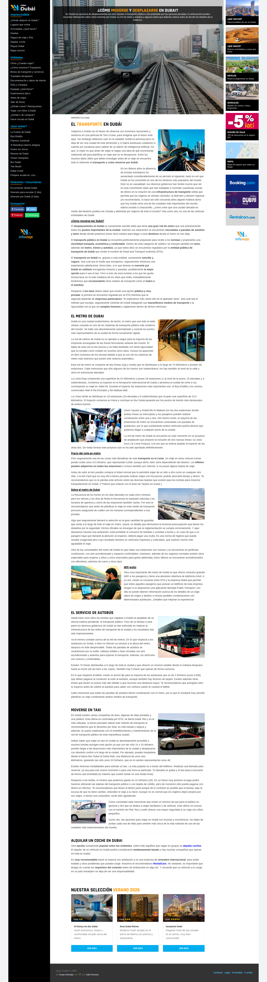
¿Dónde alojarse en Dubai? (24, 20)
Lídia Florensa (92, 974)
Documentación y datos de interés (28, 80)
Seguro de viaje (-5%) (21, 37)
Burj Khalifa (16, 136)
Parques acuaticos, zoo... (23, 175)
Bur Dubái (15, 162)
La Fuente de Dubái (20, 132)
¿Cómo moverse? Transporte (25, 67)
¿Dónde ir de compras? (22, 115)
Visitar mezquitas (19, 158)
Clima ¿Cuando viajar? (22, 63)
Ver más (92, 948)
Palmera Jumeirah (19, 140)
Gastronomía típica (20, 93)
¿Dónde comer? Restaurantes (26, 106)
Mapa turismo (17, 50)
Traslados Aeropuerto (21, 76)
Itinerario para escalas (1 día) (25, 192)
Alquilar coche (17, 42)
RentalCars (159, 863)
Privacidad (237, 972)
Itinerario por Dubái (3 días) (24, 196)
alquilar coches (192, 845)
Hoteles (14, 33)
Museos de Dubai (19, 153)
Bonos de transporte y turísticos (27, 72)
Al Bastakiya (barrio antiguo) (25, 145)
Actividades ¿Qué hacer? (23, 29)
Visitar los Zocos (19, 149)
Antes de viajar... (19, 97)
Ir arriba (248, 972)
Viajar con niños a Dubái (23, 110)
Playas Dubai (17, 46)
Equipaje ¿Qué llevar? (21, 89)
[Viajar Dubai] (22, 7)
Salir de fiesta (17, 102)
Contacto (218, 972)
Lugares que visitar (20, 24)
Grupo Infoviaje (66, 974)
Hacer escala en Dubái (22, 119)
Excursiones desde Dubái (23, 188)
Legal (227, 972)
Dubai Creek (16, 171)
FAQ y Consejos (18, 85)
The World (15, 166)
